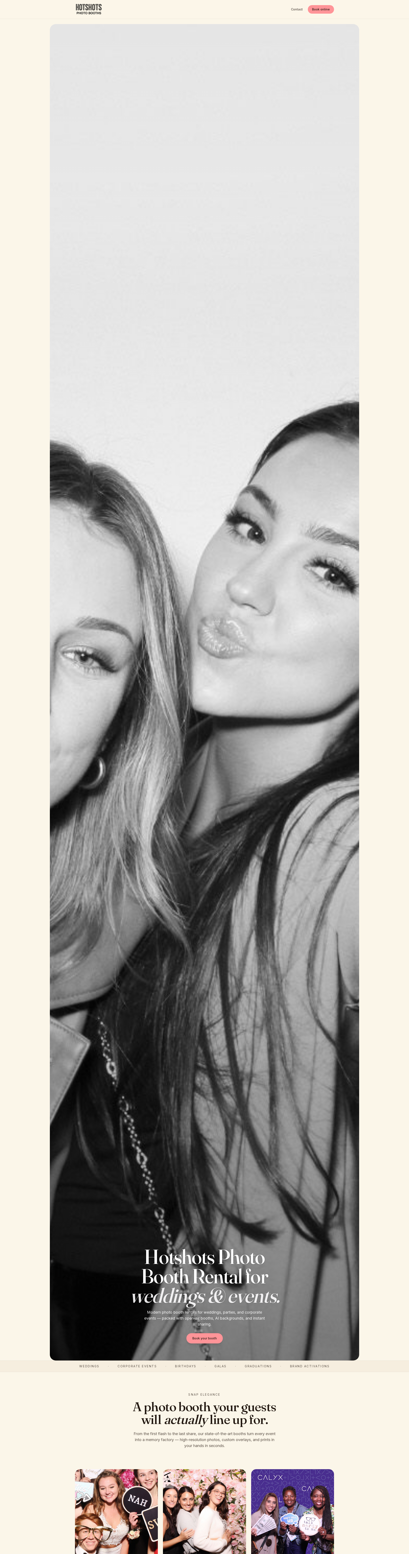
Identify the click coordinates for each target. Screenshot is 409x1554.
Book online (321, 9)
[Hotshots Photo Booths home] (88, 9)
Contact (297, 9)
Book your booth (204, 1338)
